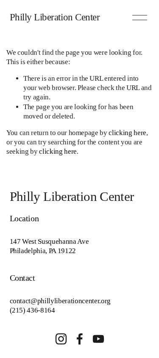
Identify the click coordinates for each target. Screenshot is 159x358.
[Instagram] (61, 339)
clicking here (127, 133)
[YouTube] (98, 339)
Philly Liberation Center (55, 17)
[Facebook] (80, 339)
